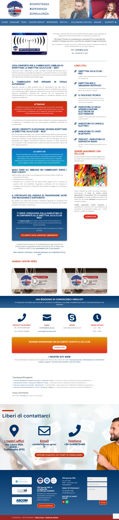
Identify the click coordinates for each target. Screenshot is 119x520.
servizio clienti (75, 362)
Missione (14, 22)
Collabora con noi (81, 22)
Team (23, 22)
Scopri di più (90, 216)
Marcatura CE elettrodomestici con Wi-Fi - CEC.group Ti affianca (34, 387)
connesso (23, 395)
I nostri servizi (36, 22)
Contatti (109, 22)
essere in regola (25, 221)
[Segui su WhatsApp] (67, 501)
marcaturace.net (75, 360)
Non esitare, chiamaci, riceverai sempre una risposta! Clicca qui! (39, 253)
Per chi (63, 22)
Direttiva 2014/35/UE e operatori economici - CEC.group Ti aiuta (33, 380)
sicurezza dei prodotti (60, 362)
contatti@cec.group (81, 50)
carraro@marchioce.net (47, 331)
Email (44, 441)
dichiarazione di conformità (93, 360)
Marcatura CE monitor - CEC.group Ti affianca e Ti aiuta (31, 383)
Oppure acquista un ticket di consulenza (59, 455)
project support (44, 362)
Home (5, 22)
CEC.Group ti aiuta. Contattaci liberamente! (39, 235)
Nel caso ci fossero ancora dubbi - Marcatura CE (28, 385)
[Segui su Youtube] (63, 501)
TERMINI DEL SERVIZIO (51, 517)
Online (97, 22)
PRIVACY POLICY (39, 517)
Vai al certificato (46, 506)
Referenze (52, 22)
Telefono (74, 441)
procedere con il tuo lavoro (48, 248)
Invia (103, 503)
